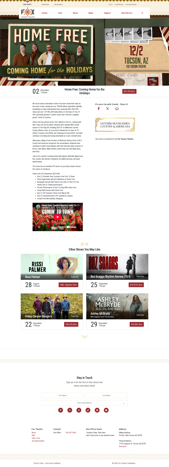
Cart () (110, 4)
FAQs (33, 435)
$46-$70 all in (71, 324)
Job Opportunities (130, 4)
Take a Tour (36, 438)
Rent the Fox (127, 13)
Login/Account (119, 4)
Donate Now (45, 4)
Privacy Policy (38, 463)
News (91, 13)
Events (44, 13)
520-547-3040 (71, 432)
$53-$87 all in (136, 324)
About (75, 13)
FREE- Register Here (68, 285)
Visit (60, 13)
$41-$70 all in (129, 91)
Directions (122, 446)
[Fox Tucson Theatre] (26, 13)
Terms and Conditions (52, 463)
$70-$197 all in (136, 285)
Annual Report (58, 4)
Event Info (74, 277)
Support (107, 13)
